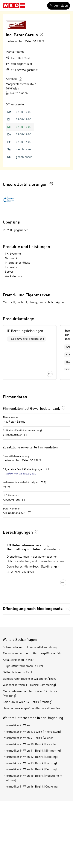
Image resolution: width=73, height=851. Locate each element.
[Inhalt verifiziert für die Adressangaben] (20, 79)
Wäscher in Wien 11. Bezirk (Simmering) (29, 685)
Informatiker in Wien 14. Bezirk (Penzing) (30, 769)
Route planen (19, 93)
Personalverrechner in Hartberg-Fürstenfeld (32, 653)
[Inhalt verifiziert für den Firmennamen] (41, 34)
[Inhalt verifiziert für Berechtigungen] (37, 531)
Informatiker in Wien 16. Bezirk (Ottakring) (31, 786)
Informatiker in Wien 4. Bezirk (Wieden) (28, 738)
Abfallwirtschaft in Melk (18, 660)
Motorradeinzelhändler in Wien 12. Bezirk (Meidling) (30, 693)
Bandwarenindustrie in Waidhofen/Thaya (29, 678)
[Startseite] (14, 6)
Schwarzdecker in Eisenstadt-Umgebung (30, 647)
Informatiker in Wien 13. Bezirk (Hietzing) (30, 763)
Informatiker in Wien (16, 725)
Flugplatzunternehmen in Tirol (23, 666)
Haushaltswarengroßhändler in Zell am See (31, 708)
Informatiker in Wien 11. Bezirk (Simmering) (32, 750)
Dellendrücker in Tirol (17, 672)
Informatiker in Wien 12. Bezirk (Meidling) (30, 757)
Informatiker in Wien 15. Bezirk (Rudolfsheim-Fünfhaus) (33, 778)
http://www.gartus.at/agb (19, 473)
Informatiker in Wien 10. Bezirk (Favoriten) (30, 744)
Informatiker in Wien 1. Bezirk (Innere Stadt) (32, 731)
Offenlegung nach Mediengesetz (33, 609)
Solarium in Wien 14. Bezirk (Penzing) (27, 702)
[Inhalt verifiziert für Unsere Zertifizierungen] (51, 184)
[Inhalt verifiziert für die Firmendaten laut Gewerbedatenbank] (64, 407)
